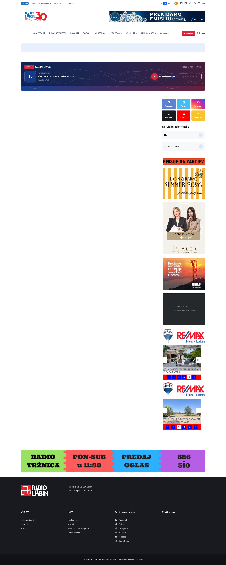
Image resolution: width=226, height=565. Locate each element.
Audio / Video (147, 33)
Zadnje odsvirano (190, 76)
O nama (164, 33)
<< (165, 360)
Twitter (121, 524)
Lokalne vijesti (57, 33)
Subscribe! (189, 33)
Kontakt (71, 3)
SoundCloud (123, 541)
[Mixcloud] (194, 3)
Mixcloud (122, 532)
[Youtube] (199, 3)
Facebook (122, 520)
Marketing (99, 33)
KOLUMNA (130, 33)
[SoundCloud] (203, 3)
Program (115, 33)
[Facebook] (181, 3)
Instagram (123, 528)
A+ (169, 3)
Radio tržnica (59, 3)
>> (198, 360)
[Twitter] (185, 3)
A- (161, 3)
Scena (86, 33)
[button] (25, 3)
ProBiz (141, 559)
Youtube (122, 537)
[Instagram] (190, 3)
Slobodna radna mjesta (41, 3)
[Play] (154, 76)
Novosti (74, 33)
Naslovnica (39, 33)
